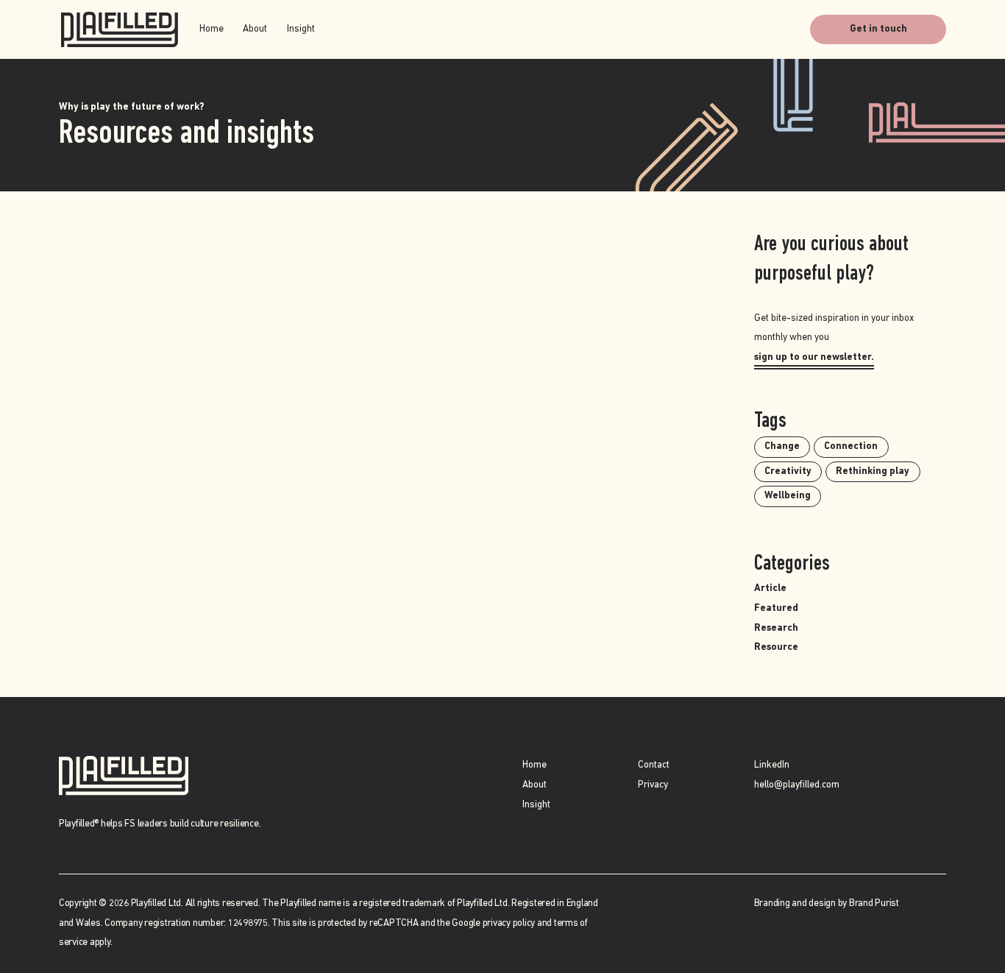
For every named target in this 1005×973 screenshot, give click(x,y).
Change (782, 446)
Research (776, 628)
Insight (301, 29)
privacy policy (509, 923)
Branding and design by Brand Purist (826, 903)
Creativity (788, 471)
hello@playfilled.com (796, 785)
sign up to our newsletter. (814, 357)
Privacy (653, 785)
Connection (851, 446)
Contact (654, 765)
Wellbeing (787, 495)
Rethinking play (872, 471)
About (255, 29)
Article (770, 588)
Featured (776, 608)
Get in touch (878, 29)
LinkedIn (771, 765)
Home (211, 29)
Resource (776, 647)
